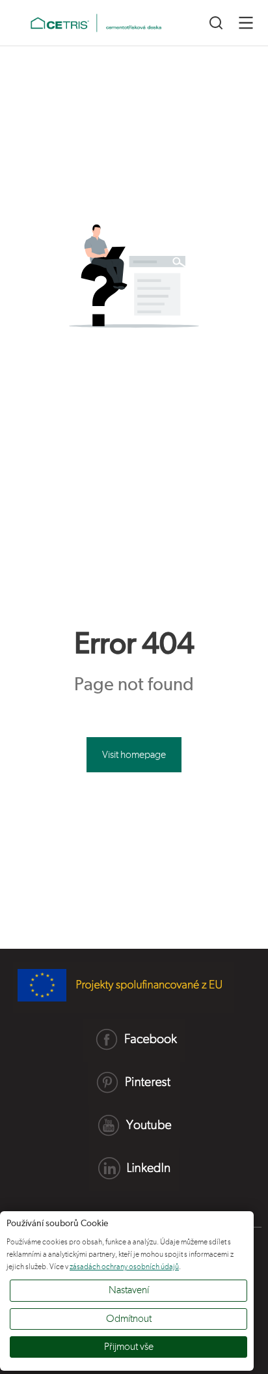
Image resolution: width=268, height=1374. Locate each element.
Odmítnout (129, 1318)
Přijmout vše (129, 1346)
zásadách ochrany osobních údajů (124, 1266)
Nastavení (129, 1290)
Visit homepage (134, 755)
